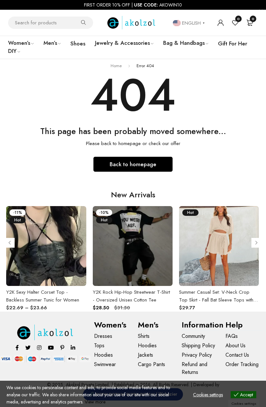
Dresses (103, 336)
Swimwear (105, 364)
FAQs (231, 336)
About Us (235, 345)
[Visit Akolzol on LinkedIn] (73, 347)
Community (193, 336)
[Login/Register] (220, 22)
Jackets (145, 355)
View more (95, 402)
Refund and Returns (194, 368)
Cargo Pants (151, 364)
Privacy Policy (197, 355)
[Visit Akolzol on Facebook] (17, 347)
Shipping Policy (198, 345)
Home (116, 66)
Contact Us (237, 355)
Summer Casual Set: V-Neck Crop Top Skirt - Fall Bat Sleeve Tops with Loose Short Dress (216, 300)
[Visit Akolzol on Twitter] (27, 347)
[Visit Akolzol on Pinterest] (62, 347)
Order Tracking (242, 364)
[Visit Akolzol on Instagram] (39, 347)
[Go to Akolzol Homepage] (45, 332)
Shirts (144, 336)
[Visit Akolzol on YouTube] (51, 347)
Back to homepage (133, 164)
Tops (99, 345)
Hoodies (103, 355)
